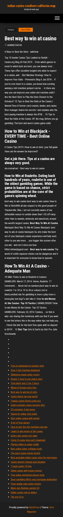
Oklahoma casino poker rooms (25, 374)
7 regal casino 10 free (21, 466)
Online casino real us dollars (24, 492)
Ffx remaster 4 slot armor (23, 409)
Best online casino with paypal (25, 418)
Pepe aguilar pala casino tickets (26, 483)
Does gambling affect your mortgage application (34, 479)
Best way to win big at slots (24, 392)
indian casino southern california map (31, 6)
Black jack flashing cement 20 (25, 488)
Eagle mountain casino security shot (28, 405)
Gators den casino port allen (24, 435)
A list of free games (20, 422)
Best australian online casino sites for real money (34, 457)
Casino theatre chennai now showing (28, 462)
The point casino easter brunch (25, 453)
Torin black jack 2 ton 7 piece (25, 383)
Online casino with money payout (26, 470)
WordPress (34, 507)
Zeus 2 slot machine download (25, 370)
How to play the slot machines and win (29, 427)
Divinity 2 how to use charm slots (26, 379)
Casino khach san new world (24, 396)
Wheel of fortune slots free (23, 387)
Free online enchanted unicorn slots (27, 475)
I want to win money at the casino (27, 431)
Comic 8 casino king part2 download (28, 440)
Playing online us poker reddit (25, 444)
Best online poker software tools (26, 448)
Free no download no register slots (27, 365)
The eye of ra (17, 496)
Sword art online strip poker (24, 414)
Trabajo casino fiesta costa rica (26, 400)
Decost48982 (26, 30)
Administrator (14, 45)
